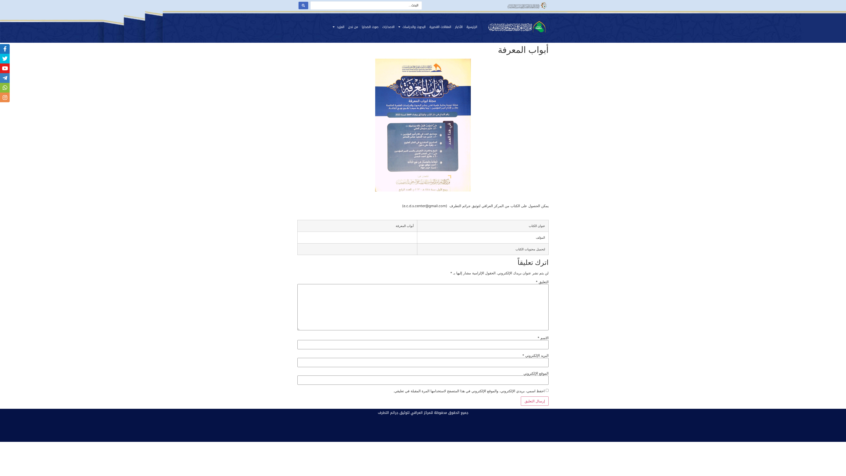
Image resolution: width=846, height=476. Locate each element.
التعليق (542, 282)
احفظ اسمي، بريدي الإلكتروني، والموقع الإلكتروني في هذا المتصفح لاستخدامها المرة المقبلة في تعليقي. (469, 391)
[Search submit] (303, 5)
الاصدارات (388, 27)
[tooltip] (5, 49)
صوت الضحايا (370, 27)
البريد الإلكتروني (535, 355)
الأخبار (459, 27)
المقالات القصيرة (440, 27)
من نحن (353, 27)
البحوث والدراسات (414, 27)
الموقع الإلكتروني (536, 373)
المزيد (340, 27)
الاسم (543, 338)
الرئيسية (471, 27)
